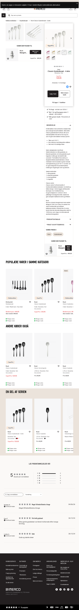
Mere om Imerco (37, 581)
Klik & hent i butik (35, 52)
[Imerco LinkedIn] (72, 589)
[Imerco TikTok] (64, 589)
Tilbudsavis (22, 575)
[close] (77, 4)
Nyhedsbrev (64, 580)
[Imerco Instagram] (60, 589)
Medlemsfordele (65, 573)
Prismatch (22, 571)
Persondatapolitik (51, 571)
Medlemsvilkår (65, 577)
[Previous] (46, 38)
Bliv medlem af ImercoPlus (65, 568)
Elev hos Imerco (37, 569)
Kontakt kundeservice (12, 565)
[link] (49, 483)
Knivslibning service (25, 579)
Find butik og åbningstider (23, 566)
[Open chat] (4, 15)
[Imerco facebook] (56, 589)
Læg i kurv (53, 94)
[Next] (71, 38)
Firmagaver (36, 565)
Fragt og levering (11, 573)
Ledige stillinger (37, 573)
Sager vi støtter (50, 584)
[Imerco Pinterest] (68, 589)
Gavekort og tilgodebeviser (10, 578)
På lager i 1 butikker (58, 102)
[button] (59, 69)
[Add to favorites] (8, 58)
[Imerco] (28, 589)
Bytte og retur (10, 569)
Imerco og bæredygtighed (50, 566)
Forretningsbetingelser (53, 575)
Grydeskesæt (24, 20)
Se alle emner (9, 582)
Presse (35, 577)
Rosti (48, 234)
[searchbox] (13, 494)
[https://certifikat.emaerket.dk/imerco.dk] (71, 607)
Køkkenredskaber (11, 20)
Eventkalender (65, 584)
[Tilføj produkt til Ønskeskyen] (67, 86)
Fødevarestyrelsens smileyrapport (52, 579)
